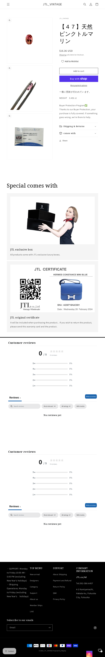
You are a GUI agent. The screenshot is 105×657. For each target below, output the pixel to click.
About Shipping (60, 574)
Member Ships (36, 605)
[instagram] (89, 654)
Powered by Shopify (59, 651)
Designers (34, 580)
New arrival (35, 574)
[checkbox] (80, 406)
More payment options (78, 85)
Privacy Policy (59, 599)
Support (33, 593)
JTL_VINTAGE (48, 651)
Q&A (55, 593)
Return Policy (59, 586)
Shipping (62, 55)
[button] (8, 4)
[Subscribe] (49, 627)
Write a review (91, 396)
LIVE (32, 611)
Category (34, 586)
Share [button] (65, 140)
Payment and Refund (62, 580)
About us (34, 599)
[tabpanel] (52, 424)
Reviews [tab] (15, 397)
